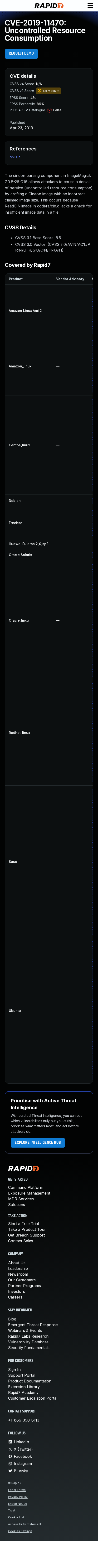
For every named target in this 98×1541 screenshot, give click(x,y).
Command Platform (25, 1187)
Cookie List (16, 1517)
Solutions (16, 1204)
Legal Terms (17, 1490)
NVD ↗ (15, 157)
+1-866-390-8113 (23, 1420)
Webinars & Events (25, 1330)
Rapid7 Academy (23, 1392)
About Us (16, 1262)
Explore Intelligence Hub (38, 1143)
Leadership (18, 1268)
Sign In (14, 1369)
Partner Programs (24, 1285)
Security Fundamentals (28, 1347)
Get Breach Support (26, 1235)
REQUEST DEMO (21, 54)
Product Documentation (29, 1381)
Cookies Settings (20, 1531)
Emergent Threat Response (33, 1324)
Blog (12, 1319)
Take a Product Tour (27, 1229)
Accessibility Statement (24, 1524)
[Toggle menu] (90, 5)
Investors (16, 1291)
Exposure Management (29, 1193)
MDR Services (21, 1198)
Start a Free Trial (23, 1223)
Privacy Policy (18, 1497)
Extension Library (24, 1386)
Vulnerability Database (28, 1342)
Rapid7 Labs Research (28, 1336)
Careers (15, 1297)
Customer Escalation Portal (32, 1398)
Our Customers (22, 1280)
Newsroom (18, 1274)
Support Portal (21, 1375)
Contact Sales (20, 1240)
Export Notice (17, 1503)
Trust (11, 1510)
